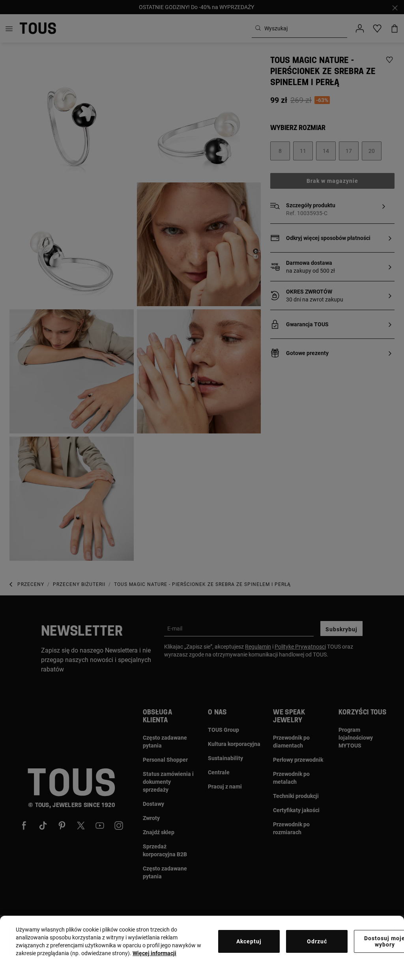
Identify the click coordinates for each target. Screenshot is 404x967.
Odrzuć (317, 941)
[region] (202, 941)
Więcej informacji (154, 953)
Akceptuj (249, 941)
